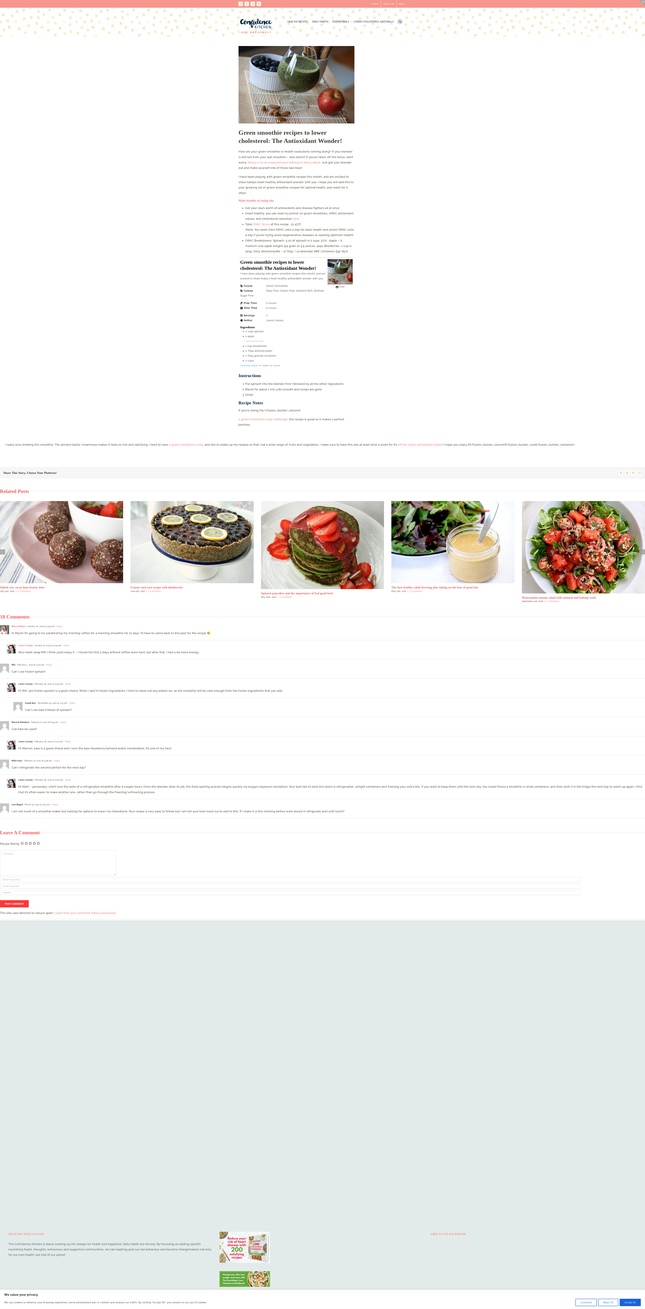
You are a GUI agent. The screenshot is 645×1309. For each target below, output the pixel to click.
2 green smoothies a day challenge (263, 419)
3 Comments (422, 596)
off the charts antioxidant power (420, 444)
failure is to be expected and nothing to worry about (284, 162)
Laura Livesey (25, 676)
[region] (322, 1299)
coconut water (249, 365)
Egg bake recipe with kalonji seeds (413, 592)
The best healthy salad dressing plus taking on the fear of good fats (43, 587)
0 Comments (161, 601)
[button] (400, 20)
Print (341, 286)
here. (296, 218)
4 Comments (24, 591)
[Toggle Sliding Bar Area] (642, 3)
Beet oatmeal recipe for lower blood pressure (290, 627)
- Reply (58, 656)
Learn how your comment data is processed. (85, 943)
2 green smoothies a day (186, 444)
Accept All (630, 1302)
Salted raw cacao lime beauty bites (544, 587)
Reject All (608, 1302)
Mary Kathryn (19, 656)
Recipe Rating (9, 874)
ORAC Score (261, 224)
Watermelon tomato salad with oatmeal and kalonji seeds (168, 597)
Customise (586, 1302)
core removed (254, 341)
